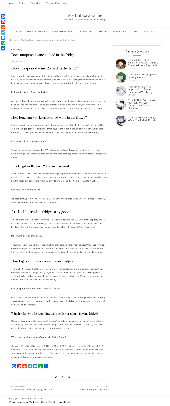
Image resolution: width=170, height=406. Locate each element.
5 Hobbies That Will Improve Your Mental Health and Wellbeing (140, 89)
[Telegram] (3, 32)
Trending (102, 31)
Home (19, 31)
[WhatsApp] (3, 43)
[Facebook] (3, 16)
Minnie (26, 62)
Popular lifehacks (37, 31)
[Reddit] (3, 27)
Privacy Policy (36, 3)
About (12, 3)
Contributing (85, 31)
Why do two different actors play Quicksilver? (32, 389)
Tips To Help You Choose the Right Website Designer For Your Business (142, 104)
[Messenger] (3, 37)
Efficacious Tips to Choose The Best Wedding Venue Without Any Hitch (143, 62)
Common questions (62, 31)
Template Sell (63, 402)
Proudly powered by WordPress (24, 402)
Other (134, 31)
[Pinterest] (3, 21)
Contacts (23, 3)
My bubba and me (85, 15)
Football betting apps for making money (142, 76)
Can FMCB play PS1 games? (93, 389)
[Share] (3, 48)
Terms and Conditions (56, 3)
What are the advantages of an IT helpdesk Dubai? (142, 119)
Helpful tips (119, 31)
